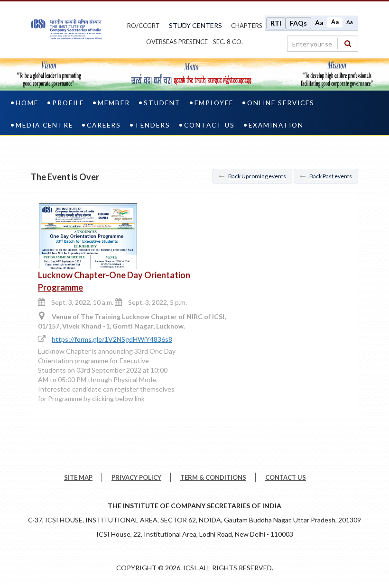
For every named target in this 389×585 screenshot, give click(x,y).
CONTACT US (285, 477)
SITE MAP (78, 477)
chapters (246, 25)
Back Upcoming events (257, 176)
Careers (104, 125)
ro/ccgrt (143, 25)
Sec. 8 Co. (228, 42)
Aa (319, 22)
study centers (195, 25)
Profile (68, 103)
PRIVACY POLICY (136, 477)
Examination (276, 125)
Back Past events (330, 176)
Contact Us (209, 125)
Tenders (152, 125)
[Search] (347, 43)
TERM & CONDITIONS (213, 477)
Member (114, 103)
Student (162, 103)
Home (27, 103)
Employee (213, 103)
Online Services (281, 103)
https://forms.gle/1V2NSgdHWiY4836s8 (112, 339)
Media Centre (44, 125)
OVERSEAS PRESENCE (177, 42)
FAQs (298, 23)
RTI (275, 23)
